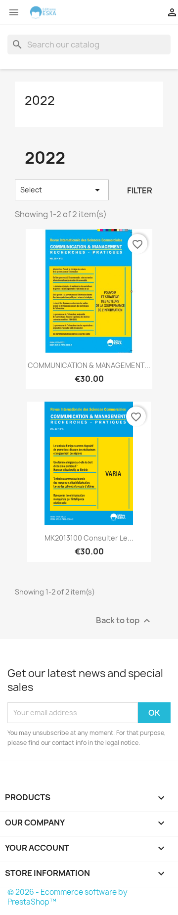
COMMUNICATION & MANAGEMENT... (89, 365)
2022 (40, 100)
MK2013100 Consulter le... (89, 538)
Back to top (124, 620)
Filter (139, 190)
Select (61, 190)
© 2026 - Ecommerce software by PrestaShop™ (67, 897)
